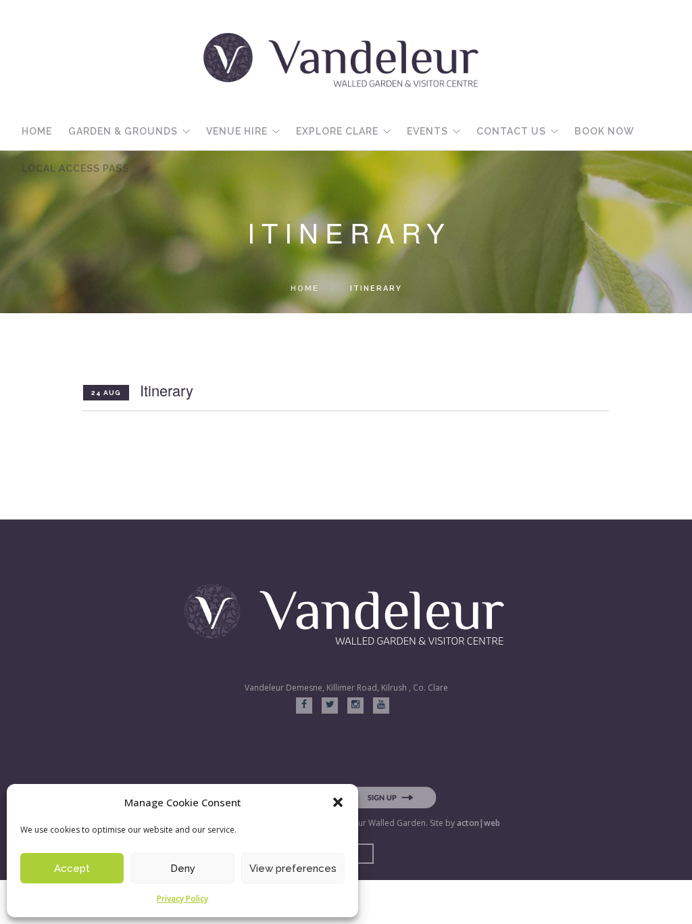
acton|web (478, 823)
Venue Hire (237, 131)
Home (37, 131)
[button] (338, 802)
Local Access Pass (75, 168)
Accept (72, 868)
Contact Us (511, 131)
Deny (182, 868)
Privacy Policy (182, 898)
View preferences (293, 868)
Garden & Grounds (123, 131)
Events (427, 131)
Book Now (604, 131)
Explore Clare (337, 131)
